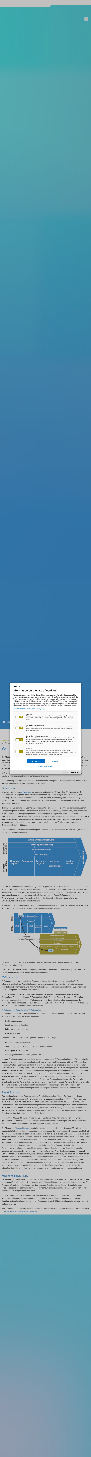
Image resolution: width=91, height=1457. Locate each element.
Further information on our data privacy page (29, 709)
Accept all (35, 761)
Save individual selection (45, 766)
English (16, 686)
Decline (55, 761)
